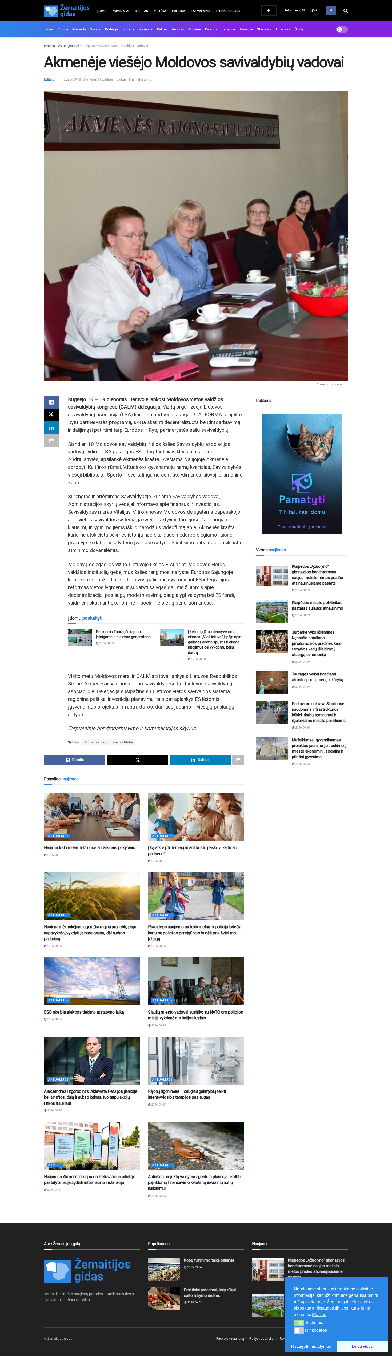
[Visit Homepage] (66, 10)
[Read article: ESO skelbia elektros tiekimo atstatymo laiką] (92, 981)
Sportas (141, 11)
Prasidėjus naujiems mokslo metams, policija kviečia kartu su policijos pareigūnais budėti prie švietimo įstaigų (194, 932)
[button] (299, 1323)
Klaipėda (79, 29)
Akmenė (194, 29)
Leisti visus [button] (362, 1346)
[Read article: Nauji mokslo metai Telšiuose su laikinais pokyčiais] (92, 817)
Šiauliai (95, 29)
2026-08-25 (158, 946)
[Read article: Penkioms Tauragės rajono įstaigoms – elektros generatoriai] (80, 637)
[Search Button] (345, 10)
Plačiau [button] (319, 1314)
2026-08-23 (158, 1196)
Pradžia (49, 46)
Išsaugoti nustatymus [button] (311, 1346)
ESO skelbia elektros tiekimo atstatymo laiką (84, 1012)
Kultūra (160, 11)
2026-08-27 (54, 855)
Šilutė (299, 29)
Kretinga (111, 29)
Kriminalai (121, 11)
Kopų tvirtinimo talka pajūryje (209, 1260)
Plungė (63, 29)
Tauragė (128, 29)
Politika (178, 11)
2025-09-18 (72, 79)
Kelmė (162, 29)
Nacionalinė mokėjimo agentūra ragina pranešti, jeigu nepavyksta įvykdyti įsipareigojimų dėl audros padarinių (90, 932)
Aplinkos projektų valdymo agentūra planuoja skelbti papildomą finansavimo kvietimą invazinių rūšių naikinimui (194, 1182)
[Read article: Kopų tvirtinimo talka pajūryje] (164, 1269)
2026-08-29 (106, 643)
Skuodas (264, 29)
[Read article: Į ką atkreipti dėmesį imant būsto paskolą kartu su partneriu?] (196, 817)
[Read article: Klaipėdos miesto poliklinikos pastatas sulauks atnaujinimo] (272, 611)
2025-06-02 (194, 1302)
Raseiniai (246, 29)
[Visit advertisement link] (302, 474)
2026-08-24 (54, 1189)
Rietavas (177, 29)
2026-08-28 (198, 659)
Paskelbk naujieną (230, 1339)
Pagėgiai (228, 29)
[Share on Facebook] (51, 402)
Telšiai (49, 29)
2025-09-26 (194, 1267)
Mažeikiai (146, 29)
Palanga (211, 29)
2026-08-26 (54, 946)
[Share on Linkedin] (51, 427)
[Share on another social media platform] (51, 440)
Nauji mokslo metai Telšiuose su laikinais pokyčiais (89, 847)
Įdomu (102, 11)
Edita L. (49, 79)
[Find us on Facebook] (331, 10)
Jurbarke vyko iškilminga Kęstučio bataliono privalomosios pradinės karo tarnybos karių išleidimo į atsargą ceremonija (317, 643)
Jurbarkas (282, 29)
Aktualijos (65, 46)
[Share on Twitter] (51, 415)
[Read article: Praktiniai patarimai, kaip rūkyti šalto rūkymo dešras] (164, 1298)
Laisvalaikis (200, 11)
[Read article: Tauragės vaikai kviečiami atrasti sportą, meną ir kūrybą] (272, 682)
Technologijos (228, 11)
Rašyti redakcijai (261, 1339)
